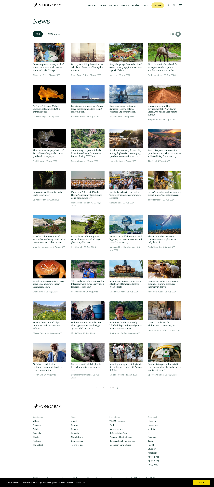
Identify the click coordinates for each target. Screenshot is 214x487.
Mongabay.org (116, 429)
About (74, 421)
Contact (75, 425)
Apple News (153, 461)
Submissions (77, 441)
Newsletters (77, 437)
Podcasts (113, 5)
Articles (135, 5)
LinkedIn (152, 421)
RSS (38, 34)
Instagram (153, 425)
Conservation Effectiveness (122, 441)
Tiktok (151, 441)
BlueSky (152, 449)
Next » (117, 387)
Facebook (152, 437)
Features (92, 5)
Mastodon (152, 453)
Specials (125, 5)
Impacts (75, 433)
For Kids (113, 425)
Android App (153, 457)
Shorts (145, 5)
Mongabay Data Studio (120, 445)
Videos (102, 5)
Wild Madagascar (117, 421)
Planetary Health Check (120, 437)
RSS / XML (153, 465)
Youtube (151, 429)
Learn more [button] (80, 482)
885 (112, 388)
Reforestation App (118, 433)
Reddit (151, 445)
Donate (157, 5)
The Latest (38, 445)
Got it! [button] (201, 483)
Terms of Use (77, 445)
